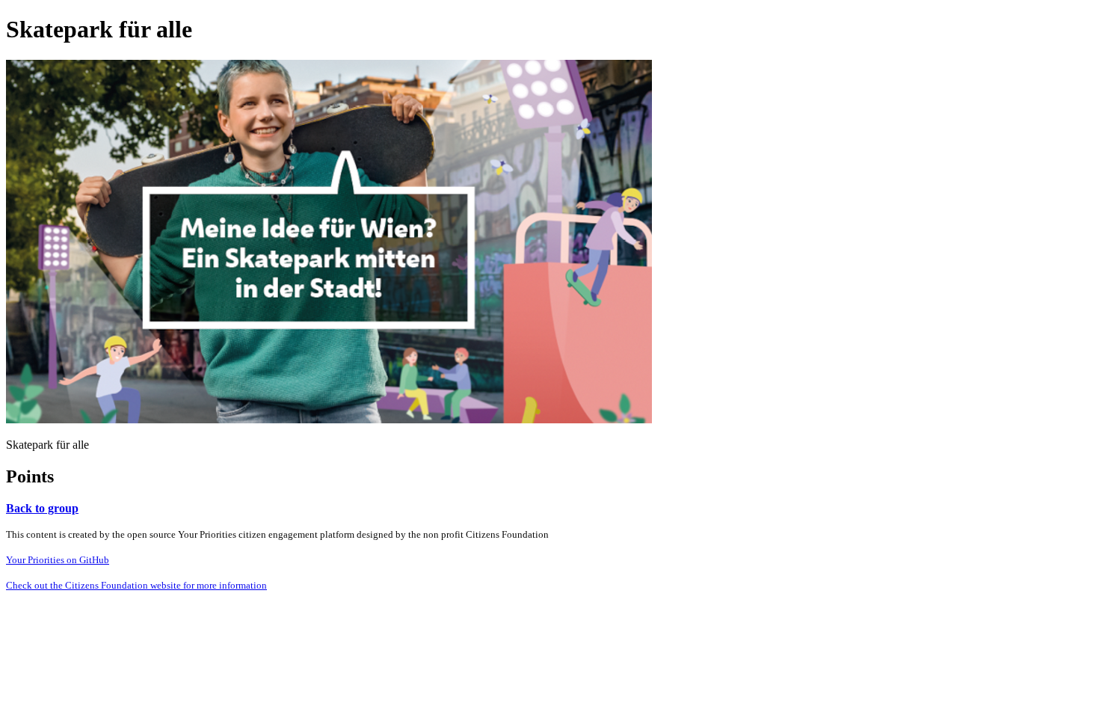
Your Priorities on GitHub (57, 559)
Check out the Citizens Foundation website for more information (136, 585)
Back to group (42, 508)
